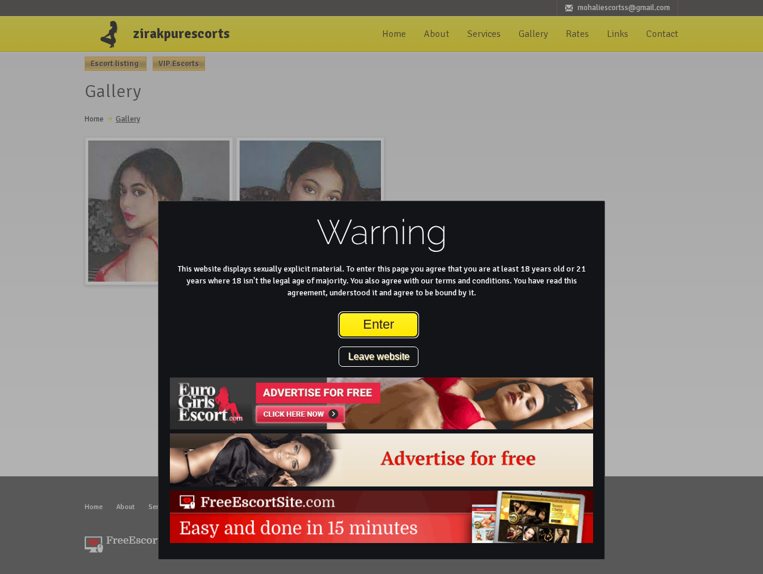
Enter (378, 324)
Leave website (379, 356)
